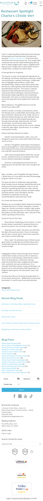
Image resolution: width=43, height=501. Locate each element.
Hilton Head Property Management (15, 372)
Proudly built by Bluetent (21, 498)
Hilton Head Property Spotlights (14, 360)
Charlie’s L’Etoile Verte (17, 58)
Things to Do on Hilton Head (12, 352)
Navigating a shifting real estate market (16, 329)
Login (8, 498)
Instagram (20, 396)
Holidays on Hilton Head (11, 350)
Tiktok (31, 396)
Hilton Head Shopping (10, 343)
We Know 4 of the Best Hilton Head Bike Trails (18, 304)
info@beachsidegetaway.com (12, 416)
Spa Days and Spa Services (12, 310)
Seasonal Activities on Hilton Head (15, 356)
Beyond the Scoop (8, 317)
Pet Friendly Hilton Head (11, 370)
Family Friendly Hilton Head (12, 364)
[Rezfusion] (31, 451)
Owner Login (6, 433)
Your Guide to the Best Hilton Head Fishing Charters (21, 323)
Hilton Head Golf (8, 354)
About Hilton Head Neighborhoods (15, 345)
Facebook (14, 396)
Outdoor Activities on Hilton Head (14, 362)
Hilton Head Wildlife (9, 368)
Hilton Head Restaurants (11, 290)
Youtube (25, 396)
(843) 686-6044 (7, 414)
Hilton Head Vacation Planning (13, 366)
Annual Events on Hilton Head (13, 348)
